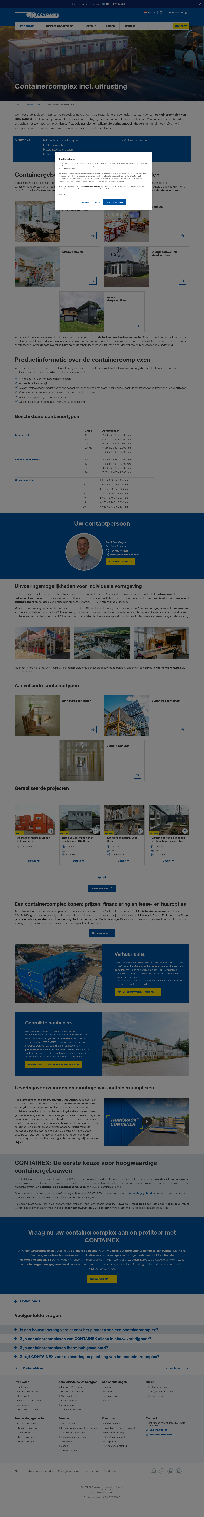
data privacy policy (92, 186)
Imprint (62, 194)
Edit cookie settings (91, 202)
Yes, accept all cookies (114, 202)
